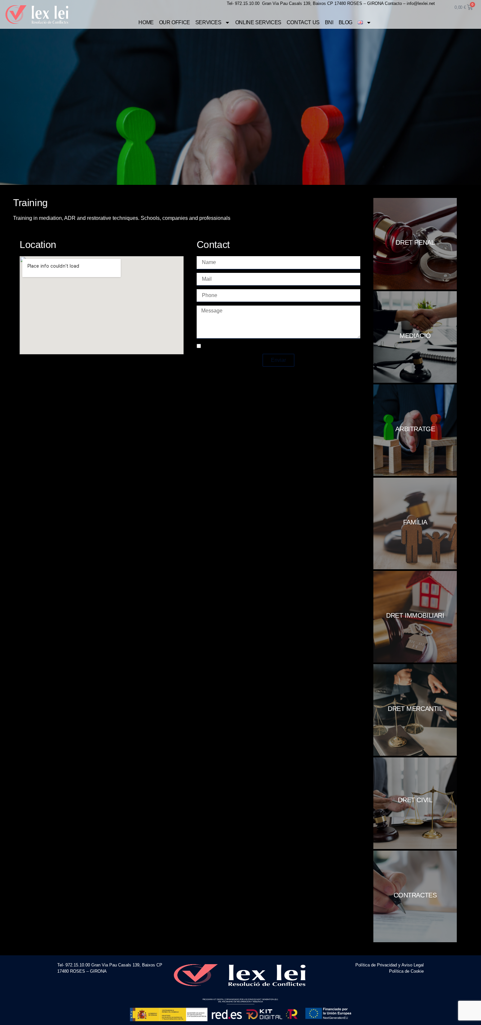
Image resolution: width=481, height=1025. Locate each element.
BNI (329, 22)
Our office (174, 22)
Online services (258, 22)
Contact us (303, 22)
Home (145, 22)
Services (208, 22)
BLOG (345, 22)
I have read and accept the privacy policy (250, 346)
